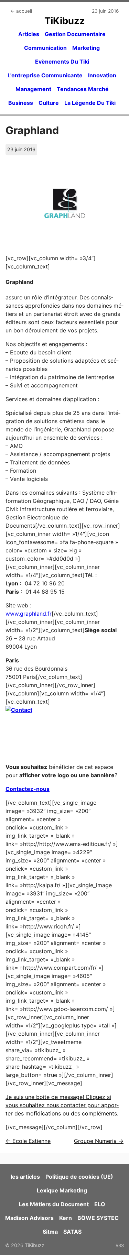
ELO (99, 1204)
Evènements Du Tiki (62, 61)
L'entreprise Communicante (45, 75)
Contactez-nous (28, 788)
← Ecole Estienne (28, 1140)
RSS (120, 1245)
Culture (49, 102)
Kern (65, 1217)
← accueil (21, 11)
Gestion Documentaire (75, 34)
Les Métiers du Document (54, 1204)
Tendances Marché (83, 89)
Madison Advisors (29, 1217)
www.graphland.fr (29, 613)
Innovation (102, 75)
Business (20, 102)
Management (33, 89)
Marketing (86, 47)
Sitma (50, 1231)
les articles (25, 1176)
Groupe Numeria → (98, 1140)
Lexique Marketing (62, 1190)
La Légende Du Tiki (90, 102)
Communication (45, 47)
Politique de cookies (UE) (79, 1176)
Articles (28, 34)
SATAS (72, 1231)
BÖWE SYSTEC (98, 1217)
